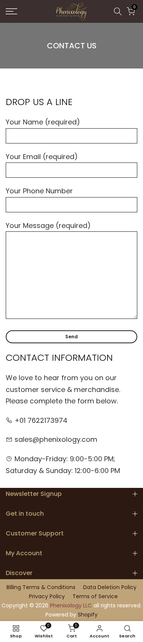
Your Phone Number (39, 191)
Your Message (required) (48, 225)
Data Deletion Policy (110, 587)
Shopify (88, 614)
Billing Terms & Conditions (41, 587)
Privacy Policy (47, 596)
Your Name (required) (43, 122)
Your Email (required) (42, 156)
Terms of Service (95, 596)
